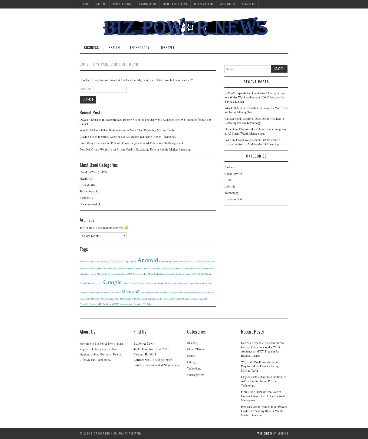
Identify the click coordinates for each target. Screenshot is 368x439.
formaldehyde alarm (174, 273)
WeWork (107, 304)
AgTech (132, 261)
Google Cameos (130, 283)
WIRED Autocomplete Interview (127, 304)
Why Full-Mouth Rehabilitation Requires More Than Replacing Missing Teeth (127, 130)
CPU (171, 268)
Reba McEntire (93, 298)
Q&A (82, 298)
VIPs (100, 304)
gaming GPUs (190, 273)
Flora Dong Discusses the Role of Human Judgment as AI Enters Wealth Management (131, 143)
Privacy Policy (147, 4)
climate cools (148, 268)
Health (114, 47)
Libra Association (112, 292)
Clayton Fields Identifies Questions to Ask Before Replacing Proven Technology (128, 137)
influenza (95, 292)
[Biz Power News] (184, 27)
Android (147, 260)
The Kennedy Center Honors (175, 298)
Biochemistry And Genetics (171, 261)
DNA (129, 273)
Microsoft (130, 291)
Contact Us (248, 4)
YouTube (147, 304)
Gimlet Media (204, 273)
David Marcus (97, 273)
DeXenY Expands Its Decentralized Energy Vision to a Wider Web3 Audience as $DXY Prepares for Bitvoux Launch (254, 97)
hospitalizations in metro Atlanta (173, 283)
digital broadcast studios (115, 273)
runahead (110, 298)
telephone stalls (155, 298)
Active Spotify (86, 261)
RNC (103, 298)
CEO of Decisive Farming (102, 268)
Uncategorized (88, 204)
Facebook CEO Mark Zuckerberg (148, 273)
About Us (100, 4)
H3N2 (154, 283)
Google (112, 281)
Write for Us (227, 4)
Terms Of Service (122, 4)
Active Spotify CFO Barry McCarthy (111, 261)
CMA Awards (161, 268)
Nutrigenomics (176, 292)
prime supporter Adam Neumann (199, 292)
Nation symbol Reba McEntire (154, 292)
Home (86, 4)
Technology (140, 47)
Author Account (203, 4)
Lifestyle (167, 47)
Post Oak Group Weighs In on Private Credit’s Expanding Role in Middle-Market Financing (135, 149)
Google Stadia (144, 283)
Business (91, 47)
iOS (101, 292)
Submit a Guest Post (175, 4)
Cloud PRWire (88, 172)
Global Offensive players (91, 283)
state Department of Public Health (131, 298)
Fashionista (265, 433)
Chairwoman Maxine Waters (128, 268)
